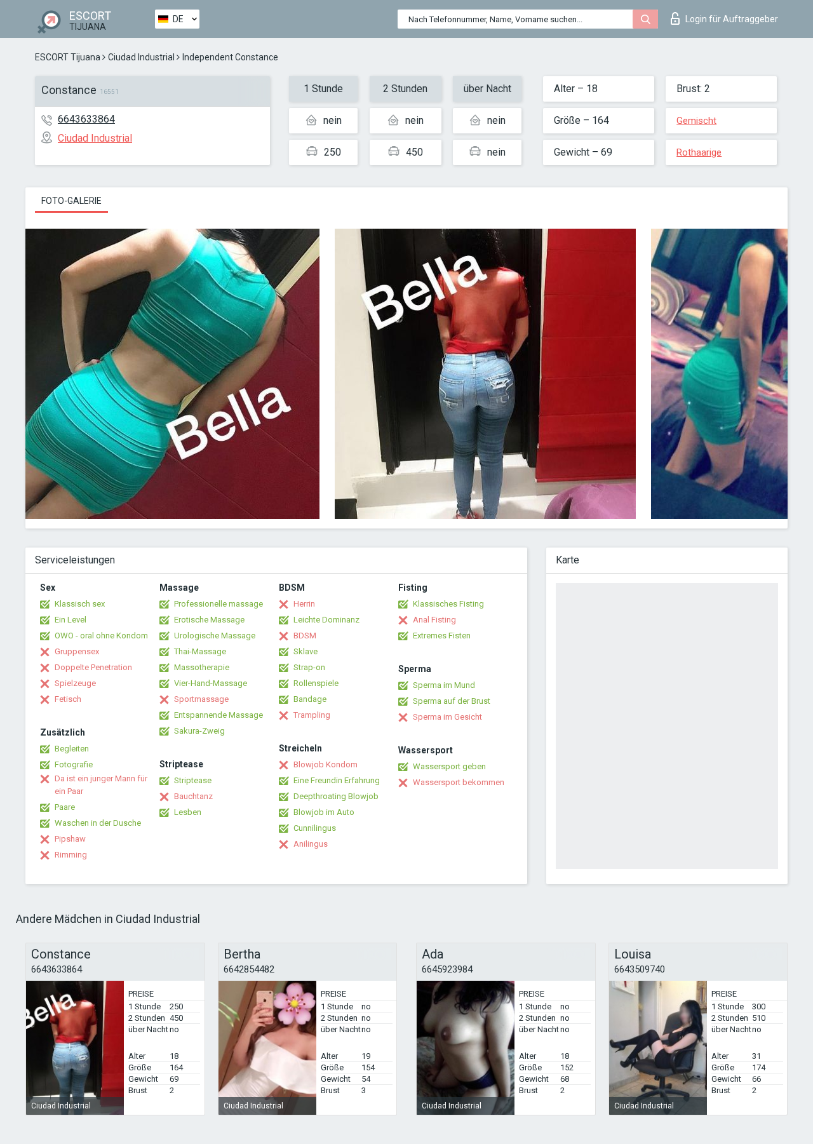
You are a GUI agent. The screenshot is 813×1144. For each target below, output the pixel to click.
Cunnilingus (314, 828)
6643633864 (86, 119)
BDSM (304, 635)
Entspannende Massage (218, 715)
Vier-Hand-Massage (210, 683)
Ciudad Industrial (141, 57)
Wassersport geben (449, 766)
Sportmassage (201, 699)
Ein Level (70, 619)
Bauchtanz (193, 796)
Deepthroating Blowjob (336, 796)
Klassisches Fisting (448, 604)
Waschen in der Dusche (98, 823)
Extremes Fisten (442, 635)
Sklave (305, 651)
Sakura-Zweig (199, 731)
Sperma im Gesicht (447, 717)
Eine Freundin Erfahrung (336, 780)
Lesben (187, 812)
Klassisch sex (80, 604)
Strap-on (309, 667)
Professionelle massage (218, 604)
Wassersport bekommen (458, 782)
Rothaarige (699, 152)
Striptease (193, 780)
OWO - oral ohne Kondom (101, 635)
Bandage (309, 699)
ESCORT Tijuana (67, 57)
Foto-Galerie (71, 201)
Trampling (311, 715)
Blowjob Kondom (325, 764)
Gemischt (696, 120)
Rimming (71, 854)
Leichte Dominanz (326, 619)
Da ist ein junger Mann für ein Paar (101, 785)
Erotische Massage (209, 619)
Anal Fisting (434, 619)
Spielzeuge (75, 683)
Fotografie (74, 764)
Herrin (304, 604)
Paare (65, 807)
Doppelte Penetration (93, 667)
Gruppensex (77, 651)
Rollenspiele (316, 683)
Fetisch (68, 699)
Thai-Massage (200, 651)
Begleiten (72, 748)
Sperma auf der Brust (451, 701)
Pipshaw (70, 839)
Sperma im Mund (444, 685)
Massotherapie (201, 667)
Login (731, 19)
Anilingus (310, 844)
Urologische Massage (214, 635)
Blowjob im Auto (323, 812)
